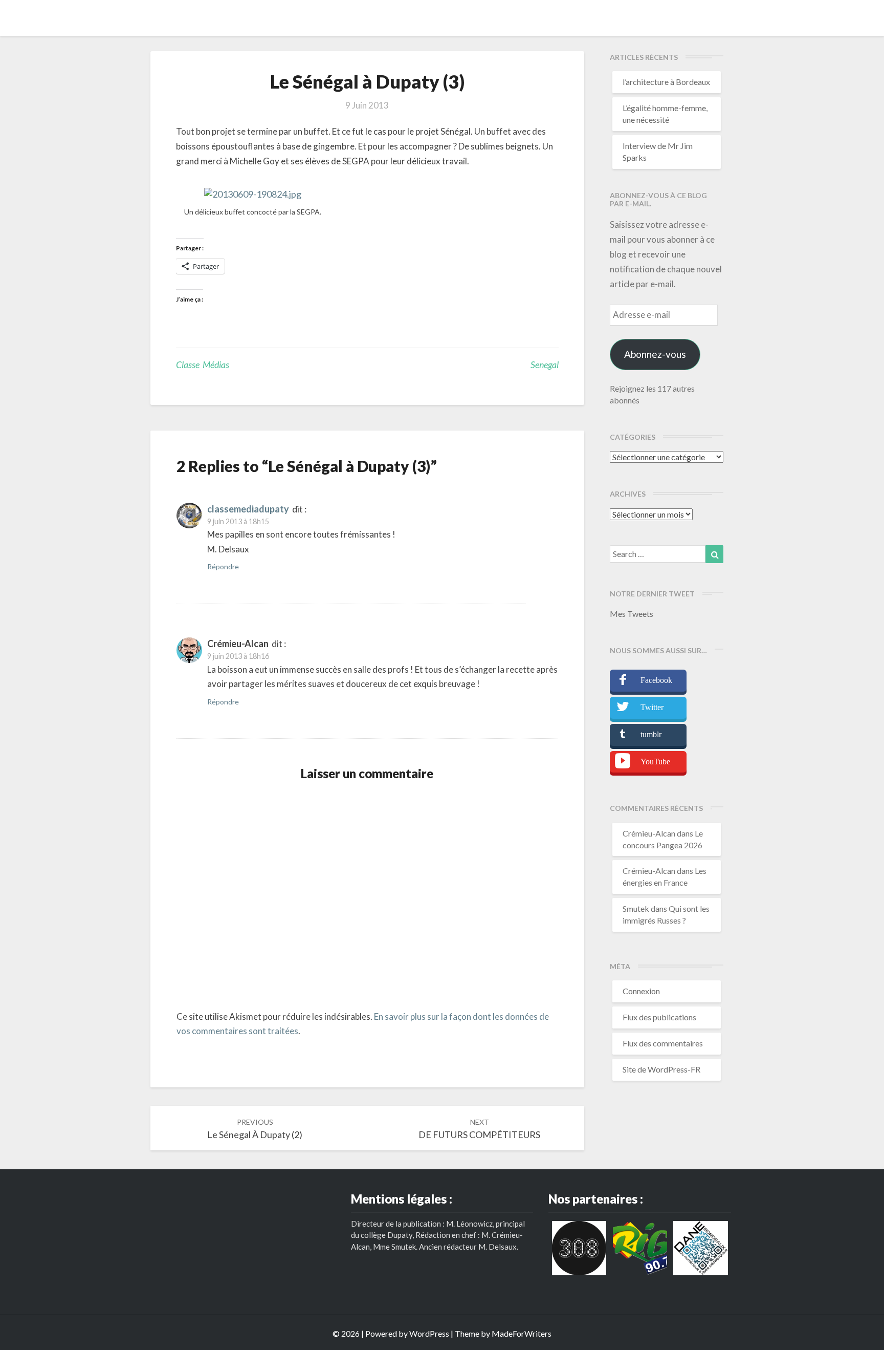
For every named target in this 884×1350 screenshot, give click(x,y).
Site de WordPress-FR (661, 1069)
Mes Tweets (631, 613)
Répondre (223, 566)
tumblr (650, 734)
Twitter (652, 707)
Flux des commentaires (663, 1043)
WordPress (429, 1333)
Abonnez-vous (655, 354)
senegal (545, 364)
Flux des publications (659, 1017)
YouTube (655, 761)
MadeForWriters (521, 1333)
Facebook (656, 680)
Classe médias (202, 364)
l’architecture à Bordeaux (666, 82)
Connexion (641, 991)
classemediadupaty (248, 509)
